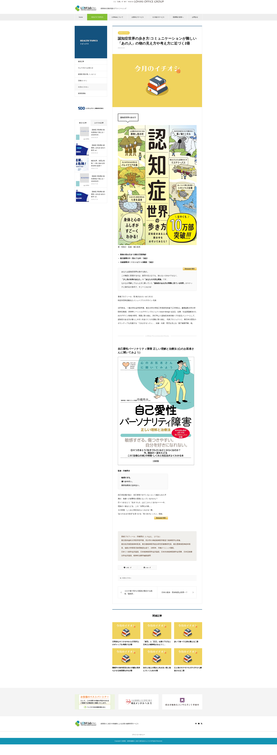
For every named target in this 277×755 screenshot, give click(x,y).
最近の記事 (83, 123)
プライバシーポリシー (138, 734)
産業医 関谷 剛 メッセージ (87, 74)
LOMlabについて (117, 17)
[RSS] (201, 723)
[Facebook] (196, 723)
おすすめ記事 (99, 123)
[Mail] (199, 723)
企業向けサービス (138, 17)
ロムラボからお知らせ (85, 68)
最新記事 (81, 61)
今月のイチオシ (83, 87)
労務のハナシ (82, 80)
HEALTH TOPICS (97, 17)
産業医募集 (82, 93)
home (81, 17)
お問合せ (195, 17)
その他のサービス (158, 17)
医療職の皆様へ (178, 17)
